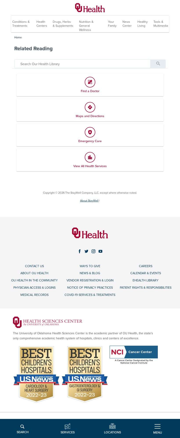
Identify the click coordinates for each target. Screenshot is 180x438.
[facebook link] (79, 251)
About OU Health (34, 273)
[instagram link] (93, 251)
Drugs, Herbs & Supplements (63, 24)
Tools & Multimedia (160, 24)
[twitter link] (86, 251)
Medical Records (34, 295)
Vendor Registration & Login (90, 280)
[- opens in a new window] (48, 322)
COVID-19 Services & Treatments (90, 295)
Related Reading (33, 48)
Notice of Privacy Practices (90, 288)
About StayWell (89, 200)
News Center (127, 24)
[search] (82, 64)
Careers (145, 266)
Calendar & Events (145, 273)
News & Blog (90, 273)
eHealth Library (145, 280)
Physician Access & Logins (34, 288)
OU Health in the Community (34, 280)
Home (18, 37)
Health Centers (41, 24)
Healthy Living (142, 24)
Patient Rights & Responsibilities (145, 288)
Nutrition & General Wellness (86, 26)
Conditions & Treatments (21, 24)
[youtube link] (100, 251)
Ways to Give (90, 266)
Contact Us (34, 266)
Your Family (112, 24)
